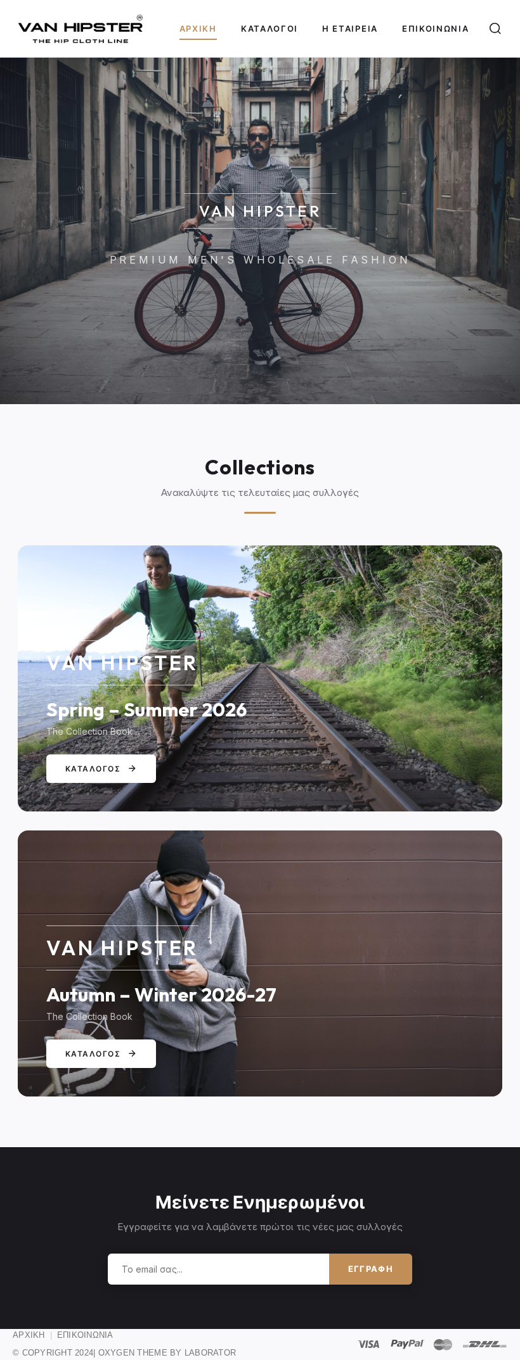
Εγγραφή (370, 1269)
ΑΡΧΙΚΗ (29, 1335)
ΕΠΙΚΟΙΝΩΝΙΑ (85, 1335)
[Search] (495, 28)
